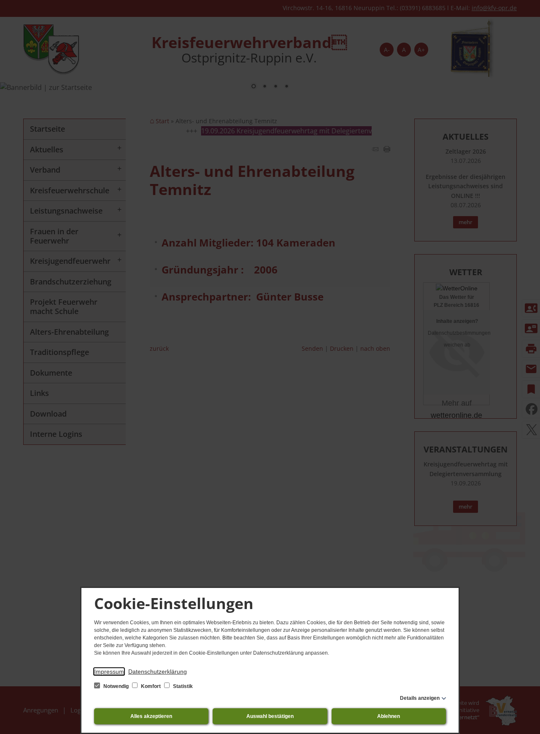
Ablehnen (388, 716)
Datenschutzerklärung (157, 671)
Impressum (109, 671)
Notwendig (116, 686)
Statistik (182, 686)
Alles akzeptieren (151, 716)
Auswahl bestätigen (270, 716)
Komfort (151, 686)
